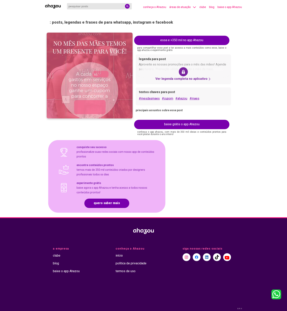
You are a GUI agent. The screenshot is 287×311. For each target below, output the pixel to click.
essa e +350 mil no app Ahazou (181, 40)
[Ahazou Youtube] (227, 257)
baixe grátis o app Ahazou (182, 124)
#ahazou (181, 98)
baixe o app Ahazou (229, 7)
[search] (127, 6)
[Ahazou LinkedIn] (207, 257)
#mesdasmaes (149, 98)
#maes (194, 98)
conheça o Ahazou (154, 7)
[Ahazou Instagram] (186, 257)
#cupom (167, 98)
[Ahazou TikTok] (217, 257)
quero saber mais (107, 203)
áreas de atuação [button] (180, 7)
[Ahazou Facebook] (197, 257)
